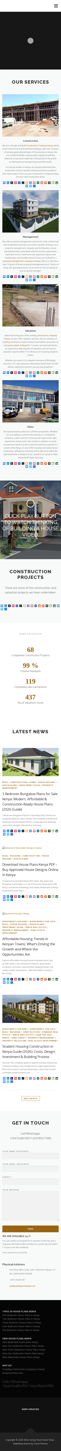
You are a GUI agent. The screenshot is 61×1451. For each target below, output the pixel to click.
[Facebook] (26, 1417)
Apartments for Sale (42, 921)
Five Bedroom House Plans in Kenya (20, 1330)
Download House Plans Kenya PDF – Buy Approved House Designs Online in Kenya (30, 869)
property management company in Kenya (21, 261)
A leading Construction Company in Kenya (23, 1369)
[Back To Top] (30, 1432)
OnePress (18, 1443)
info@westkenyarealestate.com (22, 1286)
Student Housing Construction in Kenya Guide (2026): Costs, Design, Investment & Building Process (29, 1051)
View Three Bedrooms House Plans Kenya (23, 1349)
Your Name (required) (15, 1151)
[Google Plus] (34, 1417)
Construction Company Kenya (40, 145)
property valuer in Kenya (16, 345)
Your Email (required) (15, 1164)
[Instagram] (42, 1417)
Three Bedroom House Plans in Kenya (21, 1322)
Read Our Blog (31, 1098)
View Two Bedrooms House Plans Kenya (23, 1345)
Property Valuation (14, 1041)
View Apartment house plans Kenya (20, 1342)
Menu (55, 6)
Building (15, 856)
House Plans (9, 785)
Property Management (15, 930)
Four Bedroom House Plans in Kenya (21, 1326)
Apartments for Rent (15, 921)
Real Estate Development (43, 1041)
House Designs (46, 782)
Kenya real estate (35, 927)
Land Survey (18, 1038)
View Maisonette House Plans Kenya (20, 1357)
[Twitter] (19, 1417)
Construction (18, 782)
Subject (7, 1177)
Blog (5, 782)
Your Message (10, 1190)
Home (32, 782)
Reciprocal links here (12, 1372)
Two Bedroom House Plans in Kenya (21, 1318)
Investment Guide (29, 785)
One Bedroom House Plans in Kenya (20, 1315)
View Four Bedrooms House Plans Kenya (23, 1353)
